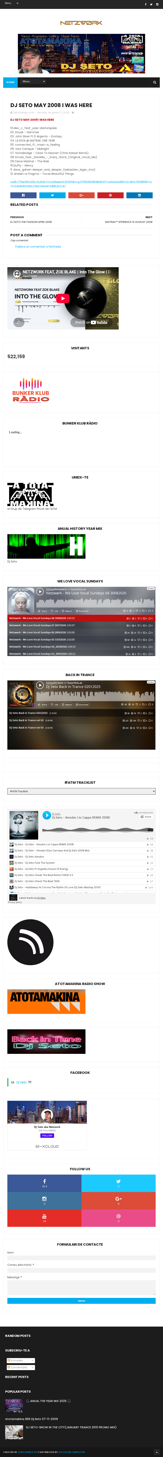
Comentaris (18, 1367)
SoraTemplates (28, 1452)
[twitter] (151, 4)
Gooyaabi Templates (72, 1452)
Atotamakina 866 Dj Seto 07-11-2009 (31, 1419)
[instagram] (157, 4)
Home (10, 82)
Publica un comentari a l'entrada (38, 247)
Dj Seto (21, 1082)
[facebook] (146, 4)
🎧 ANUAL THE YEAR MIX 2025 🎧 (48, 1401)
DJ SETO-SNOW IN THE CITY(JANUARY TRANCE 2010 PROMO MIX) (71, 1427)
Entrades (16, 1360)
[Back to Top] (157, 1452)
